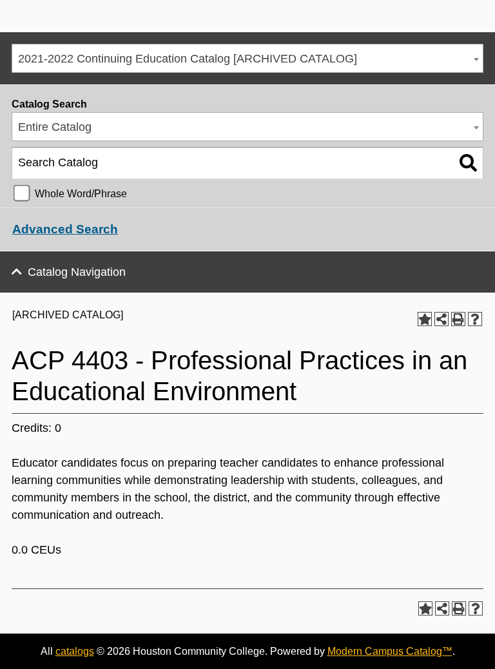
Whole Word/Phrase (81, 193)
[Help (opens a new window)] (475, 319)
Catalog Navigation (77, 272)
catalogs (74, 651)
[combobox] (247, 58)
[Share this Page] (441, 319)
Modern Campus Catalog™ (389, 651)
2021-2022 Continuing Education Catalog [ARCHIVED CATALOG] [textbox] (187, 58)
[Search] (468, 163)
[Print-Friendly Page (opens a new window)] (458, 319)
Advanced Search (65, 229)
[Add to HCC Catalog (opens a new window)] (425, 319)
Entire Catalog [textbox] (55, 127)
